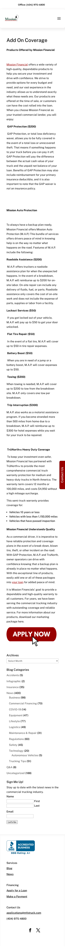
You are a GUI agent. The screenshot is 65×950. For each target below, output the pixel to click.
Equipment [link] (15, 715)
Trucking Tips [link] (17, 761)
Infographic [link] (13, 681)
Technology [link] (16, 750)
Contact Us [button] (62, 475)
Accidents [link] (12, 675)
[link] (11, 17)
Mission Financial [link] (17, 64)
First (37, 801)
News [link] (10, 693)
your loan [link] (17, 582)
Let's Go (12, 822)
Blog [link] (9, 868)
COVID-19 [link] (15, 709)
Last (37, 805)
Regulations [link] (16, 739)
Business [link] (14, 697)
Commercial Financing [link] (23, 703)
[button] (59, 20)
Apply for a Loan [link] (16, 890)
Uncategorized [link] (15, 773)
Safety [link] (13, 745)
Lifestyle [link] (14, 721)
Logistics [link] (14, 727)
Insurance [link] (12, 687)
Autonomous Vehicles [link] (25, 755)
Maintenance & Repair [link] (22, 733)
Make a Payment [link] (16, 896)
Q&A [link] (9, 767)
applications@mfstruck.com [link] (23, 912)
